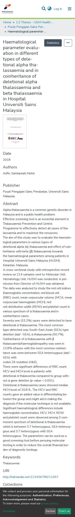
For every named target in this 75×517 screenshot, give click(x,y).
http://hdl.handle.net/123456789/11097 (30, 477)
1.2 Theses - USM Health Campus (35, 22)
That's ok (64, 511)
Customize (9, 511)
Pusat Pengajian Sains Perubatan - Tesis (27, 27)
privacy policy (49, 503)
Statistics (53, 43)
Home (7, 22)
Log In (58, 9)
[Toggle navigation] (69, 9)
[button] (49, 9)
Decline (50, 511)
